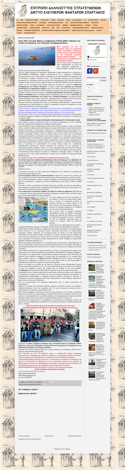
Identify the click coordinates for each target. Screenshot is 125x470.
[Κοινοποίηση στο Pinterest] (57, 382)
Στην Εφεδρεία (91, 207)
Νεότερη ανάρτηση (24, 436)
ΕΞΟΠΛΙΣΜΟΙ (42, 22)
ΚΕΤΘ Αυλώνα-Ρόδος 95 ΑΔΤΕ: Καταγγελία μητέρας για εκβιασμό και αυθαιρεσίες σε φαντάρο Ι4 (97, 337)
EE (17, 20)
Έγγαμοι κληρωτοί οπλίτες (94, 185)
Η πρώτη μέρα (91, 156)
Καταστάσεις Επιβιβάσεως (94, 192)
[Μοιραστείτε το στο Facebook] (55, 382)
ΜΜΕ (53, 27)
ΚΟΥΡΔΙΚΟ (88, 25)
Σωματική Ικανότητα (93, 160)
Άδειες (89, 189)
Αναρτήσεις (92, 88)
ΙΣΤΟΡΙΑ (32, 25)
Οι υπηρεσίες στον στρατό (94, 221)
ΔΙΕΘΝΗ (68, 20)
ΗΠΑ (67, 22)
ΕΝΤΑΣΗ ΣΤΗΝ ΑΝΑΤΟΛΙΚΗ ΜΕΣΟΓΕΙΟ (27, 22)
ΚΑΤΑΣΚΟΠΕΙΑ (40, 25)
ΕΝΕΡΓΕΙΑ (103, 20)
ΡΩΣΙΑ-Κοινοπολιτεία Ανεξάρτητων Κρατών (83, 30)
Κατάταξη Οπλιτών (94, 250)
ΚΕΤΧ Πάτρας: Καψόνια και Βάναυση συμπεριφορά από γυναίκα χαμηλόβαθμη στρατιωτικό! (97, 268)
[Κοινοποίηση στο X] (53, 382)
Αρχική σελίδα (49, 436)
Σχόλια (91, 91)
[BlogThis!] (52, 382)
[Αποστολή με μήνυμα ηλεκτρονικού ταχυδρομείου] (50, 382)
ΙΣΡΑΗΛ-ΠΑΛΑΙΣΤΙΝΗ (22, 25)
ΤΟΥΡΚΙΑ (19, 33)
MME (21, 20)
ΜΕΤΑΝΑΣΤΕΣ (45, 27)
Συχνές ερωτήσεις (92, 235)
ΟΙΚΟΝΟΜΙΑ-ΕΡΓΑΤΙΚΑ (97, 27)
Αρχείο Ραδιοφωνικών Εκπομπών (96, 133)
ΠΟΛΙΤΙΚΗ (19, 30)
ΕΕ (85, 20)
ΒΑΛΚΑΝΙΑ (61, 20)
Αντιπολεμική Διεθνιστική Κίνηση (32, 384)
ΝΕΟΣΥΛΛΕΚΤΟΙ (66, 27)
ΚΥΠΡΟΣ (95, 25)
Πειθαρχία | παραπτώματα (94, 214)
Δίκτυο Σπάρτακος (77, 20)
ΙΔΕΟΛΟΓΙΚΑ (95, 22)
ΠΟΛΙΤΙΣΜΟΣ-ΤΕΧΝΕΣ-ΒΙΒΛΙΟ (32, 30)
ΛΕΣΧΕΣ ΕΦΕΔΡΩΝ (35, 27)
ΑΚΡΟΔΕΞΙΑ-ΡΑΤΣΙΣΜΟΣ (31, 20)
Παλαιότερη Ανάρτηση (74, 436)
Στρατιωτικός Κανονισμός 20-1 (97, 245)
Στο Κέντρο (90, 210)
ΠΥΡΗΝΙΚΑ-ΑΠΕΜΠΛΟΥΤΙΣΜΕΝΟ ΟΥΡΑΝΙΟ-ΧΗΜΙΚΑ (55, 30)
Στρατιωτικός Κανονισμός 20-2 (97, 247)
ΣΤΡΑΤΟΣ (99, 30)
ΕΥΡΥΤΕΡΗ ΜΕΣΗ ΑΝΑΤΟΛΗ (55, 22)
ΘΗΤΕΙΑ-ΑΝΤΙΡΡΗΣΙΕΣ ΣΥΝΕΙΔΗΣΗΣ (79, 22)
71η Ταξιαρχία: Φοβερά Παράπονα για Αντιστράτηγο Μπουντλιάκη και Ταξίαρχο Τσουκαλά (97, 375)
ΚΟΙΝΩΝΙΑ (65, 25)
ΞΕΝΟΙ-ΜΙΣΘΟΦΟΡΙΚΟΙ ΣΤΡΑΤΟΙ (81, 27)
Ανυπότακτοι (90, 182)
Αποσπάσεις (90, 174)
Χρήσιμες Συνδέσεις (94, 114)
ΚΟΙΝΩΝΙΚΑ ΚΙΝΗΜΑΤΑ (76, 25)
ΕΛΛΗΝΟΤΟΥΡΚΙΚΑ (93, 20)
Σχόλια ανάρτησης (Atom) (33, 439)
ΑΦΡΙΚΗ (53, 20)
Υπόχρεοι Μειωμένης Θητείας (95, 178)
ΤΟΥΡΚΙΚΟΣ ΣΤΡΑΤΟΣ (29, 33)
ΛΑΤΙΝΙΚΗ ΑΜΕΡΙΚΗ (22, 27)
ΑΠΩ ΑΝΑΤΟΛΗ (45, 20)
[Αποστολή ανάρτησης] (46, 382)
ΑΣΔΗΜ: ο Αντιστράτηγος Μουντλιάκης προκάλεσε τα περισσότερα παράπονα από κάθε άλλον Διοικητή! (97, 295)
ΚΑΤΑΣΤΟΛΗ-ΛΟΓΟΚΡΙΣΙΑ (53, 25)
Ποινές (89, 217)
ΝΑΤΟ (58, 27)
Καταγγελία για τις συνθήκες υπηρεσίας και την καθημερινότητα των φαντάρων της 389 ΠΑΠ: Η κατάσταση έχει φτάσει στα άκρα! (98, 364)
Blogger (68, 449)
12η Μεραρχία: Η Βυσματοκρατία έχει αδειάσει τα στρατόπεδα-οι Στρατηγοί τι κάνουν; (97, 326)
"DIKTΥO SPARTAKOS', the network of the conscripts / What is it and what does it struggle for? (97, 110)
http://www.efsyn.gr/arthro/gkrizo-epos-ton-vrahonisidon (51, 160)
